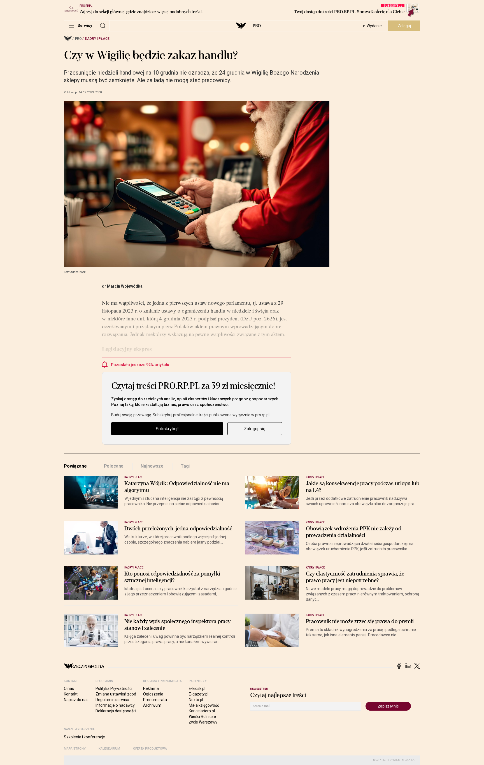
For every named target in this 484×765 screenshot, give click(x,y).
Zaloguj (404, 26)
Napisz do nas (76, 699)
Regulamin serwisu (112, 699)
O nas (69, 688)
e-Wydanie (372, 26)
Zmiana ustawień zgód (116, 694)
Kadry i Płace (97, 39)
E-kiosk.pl (197, 688)
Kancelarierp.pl (202, 711)
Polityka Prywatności (114, 688)
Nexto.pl (196, 699)
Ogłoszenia (153, 694)
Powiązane (75, 466)
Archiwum (152, 705)
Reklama (151, 688)
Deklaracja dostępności (116, 711)
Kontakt (71, 694)
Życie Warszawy (203, 722)
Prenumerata (155, 699)
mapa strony (75, 748)
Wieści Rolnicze (202, 716)
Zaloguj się (254, 428)
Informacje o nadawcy (115, 705)
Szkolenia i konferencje (84, 737)
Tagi (185, 466)
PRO (257, 26)
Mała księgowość (204, 705)
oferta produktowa (150, 748)
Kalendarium (109, 748)
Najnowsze (152, 466)
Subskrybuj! (167, 428)
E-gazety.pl (198, 694)
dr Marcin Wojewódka (122, 286)
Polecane (114, 466)
